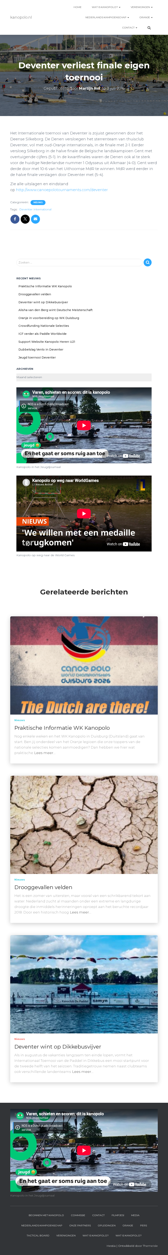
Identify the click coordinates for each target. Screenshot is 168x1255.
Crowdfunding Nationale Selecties (43, 326)
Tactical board (38, 1235)
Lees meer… (45, 753)
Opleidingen (107, 1225)
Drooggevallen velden (34, 294)
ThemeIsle (150, 1246)
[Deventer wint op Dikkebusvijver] (84, 984)
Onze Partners (80, 1225)
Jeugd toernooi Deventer (37, 357)
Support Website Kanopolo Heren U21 (46, 342)
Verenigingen (141, 7)
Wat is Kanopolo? (105, 7)
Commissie (78, 1215)
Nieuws (38, 202)
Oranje (145, 17)
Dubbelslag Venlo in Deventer (40, 349)
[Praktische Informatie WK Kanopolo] (84, 665)
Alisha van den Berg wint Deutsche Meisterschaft (55, 310)
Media (135, 1215)
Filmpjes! (118, 1215)
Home (78, 7)
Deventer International (35, 209)
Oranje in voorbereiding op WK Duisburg (48, 318)
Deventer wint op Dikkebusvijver (43, 302)
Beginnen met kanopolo (46, 1215)
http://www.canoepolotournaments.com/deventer (62, 190)
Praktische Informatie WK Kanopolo (45, 286)
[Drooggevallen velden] (84, 824)
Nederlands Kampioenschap (106, 17)
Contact (128, 27)
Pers (143, 1225)
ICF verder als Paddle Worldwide (42, 334)
